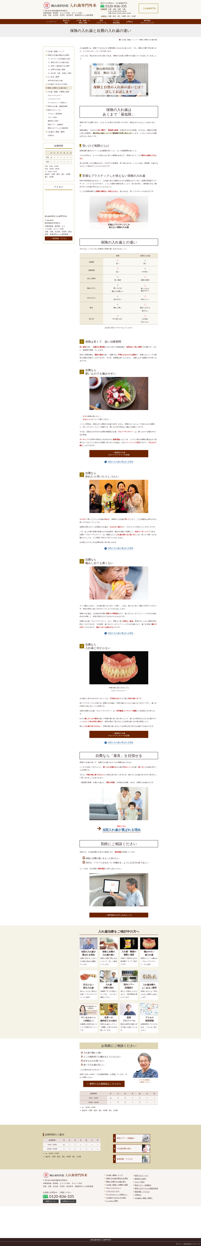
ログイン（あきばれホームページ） (188, 1244)
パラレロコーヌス (112, 1191)
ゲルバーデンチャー (113, 1188)
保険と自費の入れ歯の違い (116, 1182)
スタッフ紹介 (140, 1182)
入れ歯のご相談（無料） (144, 1198)
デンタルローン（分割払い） (117, 1194)
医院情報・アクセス (142, 1192)
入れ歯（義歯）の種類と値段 (117, 1185)
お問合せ (138, 1195)
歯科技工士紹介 (140, 1179)
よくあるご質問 (112, 1201)
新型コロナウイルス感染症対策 (146, 1188)
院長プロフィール (141, 1175)
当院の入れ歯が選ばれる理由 (117, 1178)
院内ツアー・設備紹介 (143, 1185)
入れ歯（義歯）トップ (114, 1175)
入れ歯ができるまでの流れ (116, 1198)
